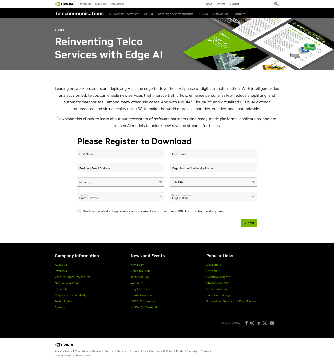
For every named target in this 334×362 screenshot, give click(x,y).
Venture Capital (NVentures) (73, 277)
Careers (60, 307)
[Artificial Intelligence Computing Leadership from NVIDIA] (64, 4)
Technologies (63, 301)
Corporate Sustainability (71, 295)
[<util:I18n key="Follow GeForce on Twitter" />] (265, 323)
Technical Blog (140, 277)
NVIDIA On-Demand (144, 307)
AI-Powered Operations (124, 14)
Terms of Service (115, 351)
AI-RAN (203, 14)
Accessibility (138, 351)
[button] (276, 5)
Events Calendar (141, 295)
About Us (61, 264)
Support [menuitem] (234, 3)
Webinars (137, 283)
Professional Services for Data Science (231, 301)
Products (86, 3)
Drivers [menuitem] (221, 3)
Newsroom (138, 264)
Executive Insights (218, 277)
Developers (213, 264)
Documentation (216, 289)
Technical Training (218, 295)
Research (61, 289)
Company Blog (140, 270)
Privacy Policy (63, 351)
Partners (239, 14)
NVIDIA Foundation (67, 283)
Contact (206, 351)
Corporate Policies (161, 351)
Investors (61, 270)
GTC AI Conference (143, 301)
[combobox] (120, 182)
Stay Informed (140, 289)
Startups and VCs (217, 283)
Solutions (101, 3)
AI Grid (148, 14)
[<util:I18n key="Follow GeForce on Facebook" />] (246, 323)
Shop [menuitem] (209, 3)
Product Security (186, 351)
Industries (117, 3)
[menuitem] (85, 3)
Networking (221, 14)
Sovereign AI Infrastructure (175, 14)
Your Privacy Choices (88, 351)
